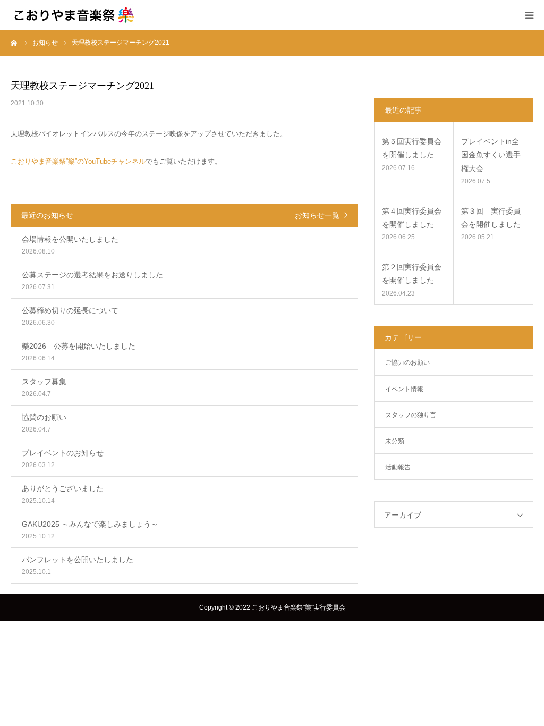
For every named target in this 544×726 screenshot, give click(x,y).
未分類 (394, 441)
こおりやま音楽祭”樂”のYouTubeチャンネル (78, 161)
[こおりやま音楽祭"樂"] (74, 15)
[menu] (529, 15)
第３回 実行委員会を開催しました (491, 218)
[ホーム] (14, 42)
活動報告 (398, 467)
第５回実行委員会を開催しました (411, 148)
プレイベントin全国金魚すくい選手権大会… (491, 154)
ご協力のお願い (407, 362)
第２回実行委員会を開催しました (411, 273)
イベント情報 (404, 389)
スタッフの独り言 (410, 415)
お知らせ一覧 (317, 215)
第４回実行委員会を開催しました (411, 218)
